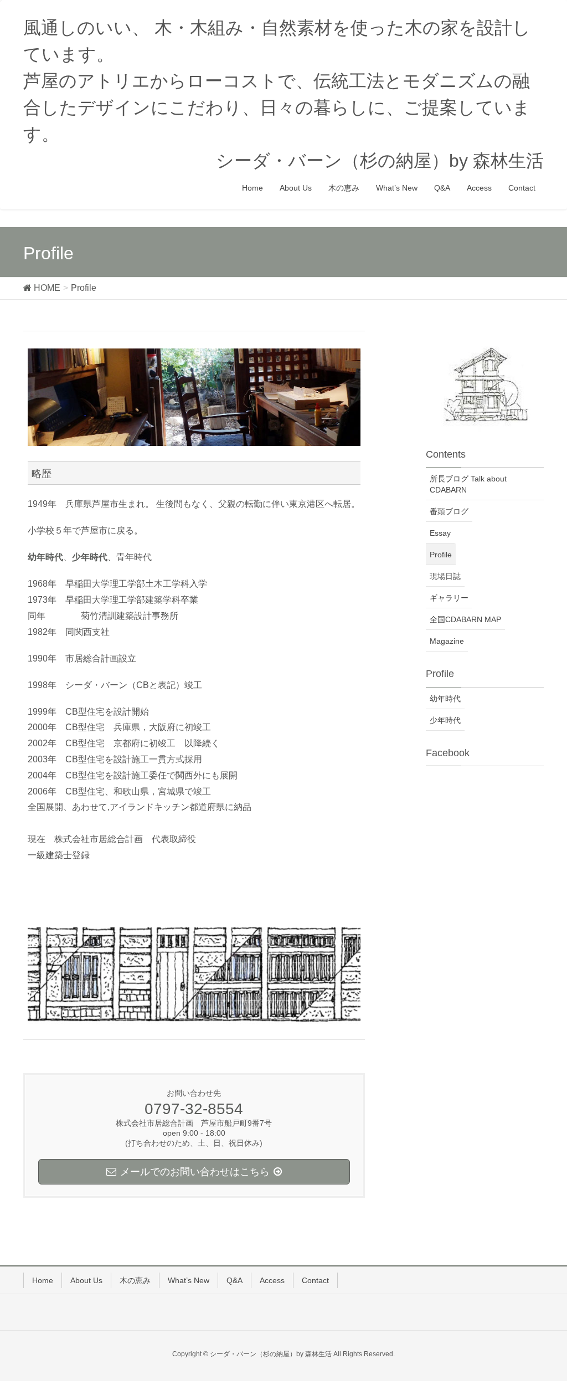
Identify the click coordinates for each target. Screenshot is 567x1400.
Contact (315, 1280)
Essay (440, 533)
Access (272, 1280)
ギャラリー (449, 597)
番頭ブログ (449, 511)
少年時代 (445, 720)
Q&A (234, 1280)
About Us (86, 1280)
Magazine (447, 641)
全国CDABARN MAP (465, 619)
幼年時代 (445, 698)
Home (42, 1280)
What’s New (188, 1280)
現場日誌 (445, 576)
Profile (441, 554)
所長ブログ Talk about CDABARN (468, 484)
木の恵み (135, 1280)
